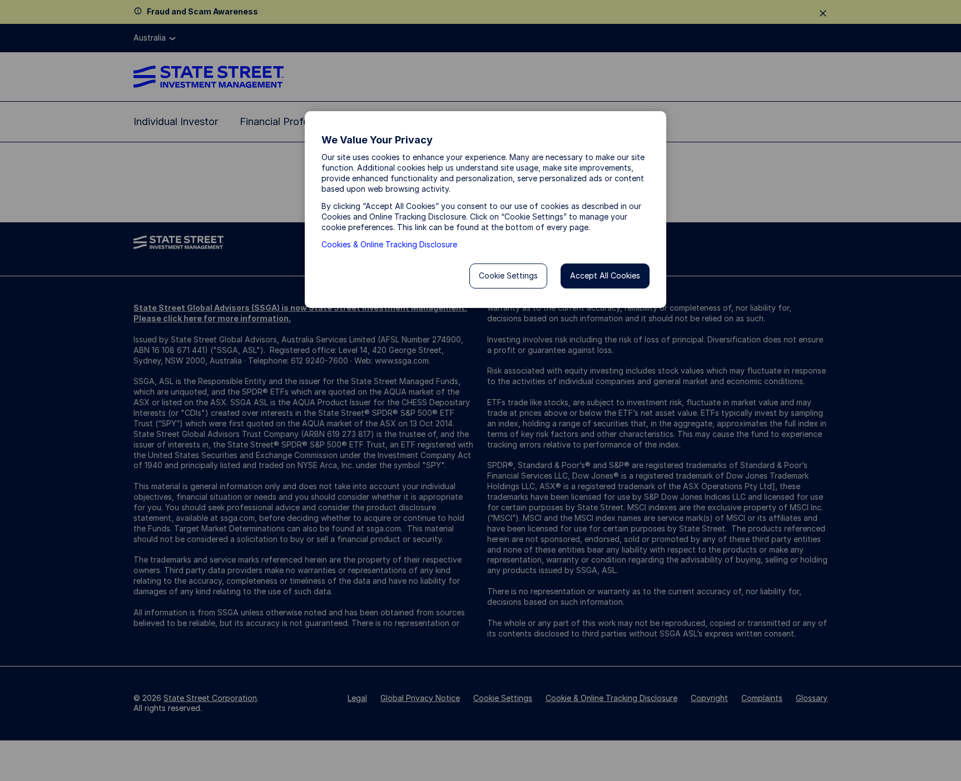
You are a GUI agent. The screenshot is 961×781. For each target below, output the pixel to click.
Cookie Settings (508, 275)
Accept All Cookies (605, 275)
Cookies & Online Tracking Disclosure (389, 244)
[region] (485, 209)
